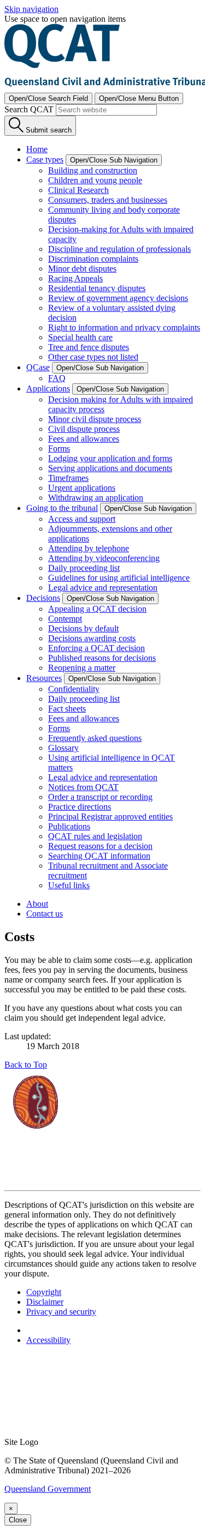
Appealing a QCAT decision (97, 608)
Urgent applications (81, 487)
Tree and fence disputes (88, 347)
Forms (59, 448)
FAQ (57, 378)
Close (18, 1520)
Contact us (44, 913)
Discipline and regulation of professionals (119, 249)
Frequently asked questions (95, 738)
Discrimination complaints (93, 258)
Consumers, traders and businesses (107, 199)
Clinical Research (78, 190)
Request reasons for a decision (100, 846)
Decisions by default (83, 628)
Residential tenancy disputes (96, 288)
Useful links (69, 885)
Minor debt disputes (82, 268)
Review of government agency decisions (118, 298)
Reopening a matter (81, 667)
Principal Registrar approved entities (110, 816)
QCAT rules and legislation (95, 836)
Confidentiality (73, 689)
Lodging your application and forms (110, 458)
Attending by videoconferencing (104, 558)
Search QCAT (29, 109)
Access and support (81, 518)
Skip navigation (31, 9)
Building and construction (92, 170)
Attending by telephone (88, 548)
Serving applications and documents (110, 468)
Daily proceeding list (84, 568)
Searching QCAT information (99, 855)
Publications (69, 826)
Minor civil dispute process (94, 419)
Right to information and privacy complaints (124, 327)
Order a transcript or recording (100, 797)
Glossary (63, 747)
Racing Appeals (75, 278)
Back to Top (25, 1064)
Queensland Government (47, 1488)
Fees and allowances (83, 438)
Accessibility (48, 1340)
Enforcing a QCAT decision (96, 648)
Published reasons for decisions (102, 657)
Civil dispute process (84, 428)
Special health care (80, 337)
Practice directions (79, 806)
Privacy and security (61, 1311)
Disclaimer (44, 1301)
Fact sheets (67, 708)
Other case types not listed (93, 357)
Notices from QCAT (83, 787)
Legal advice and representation (102, 587)
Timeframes (68, 478)
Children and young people (95, 180)
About (37, 903)
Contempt (65, 618)
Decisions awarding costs (92, 638)
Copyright (43, 1292)
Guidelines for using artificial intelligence (119, 577)
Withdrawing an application (95, 497)
